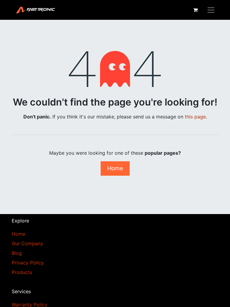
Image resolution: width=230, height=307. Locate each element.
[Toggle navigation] (211, 9)
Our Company (27, 243)
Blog (17, 253)
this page (195, 117)
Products (22, 272)
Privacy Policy (28, 263)
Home (115, 168)
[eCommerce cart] (195, 10)
